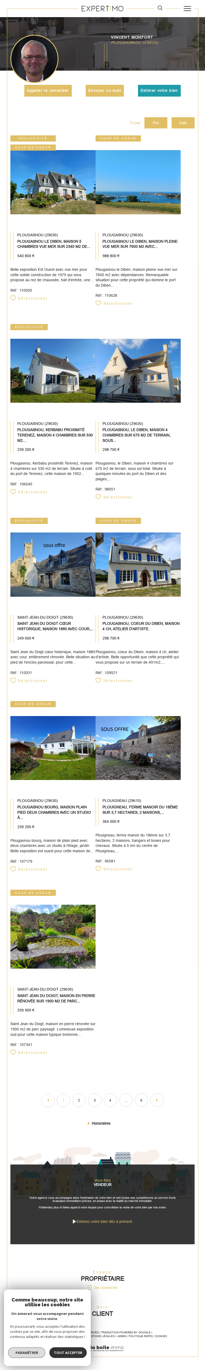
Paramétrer (26, 1352)
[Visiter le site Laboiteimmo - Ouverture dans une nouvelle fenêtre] (102, 1354)
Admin (121, 1336)
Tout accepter (68, 1352)
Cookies (161, 1336)
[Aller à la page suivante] (157, 1100)
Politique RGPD (140, 1336)
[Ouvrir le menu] (187, 8)
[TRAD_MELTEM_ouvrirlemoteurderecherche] (160, 8)
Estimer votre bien (159, 90)
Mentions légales (101, 1336)
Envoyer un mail (104, 90)
